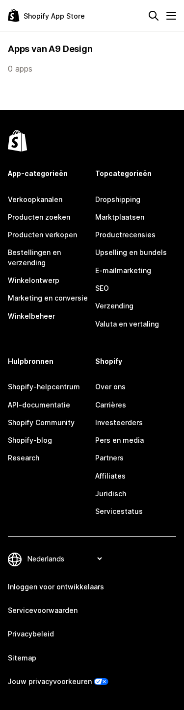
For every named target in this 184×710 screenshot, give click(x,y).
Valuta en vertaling (127, 324)
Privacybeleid (31, 634)
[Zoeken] (153, 16)
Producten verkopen (42, 234)
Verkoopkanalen (35, 199)
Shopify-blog (30, 440)
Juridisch (110, 493)
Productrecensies (125, 234)
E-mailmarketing (123, 270)
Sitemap (22, 658)
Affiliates (110, 476)
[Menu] (171, 16)
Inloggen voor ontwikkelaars (56, 587)
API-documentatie (39, 405)
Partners (109, 458)
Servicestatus (119, 511)
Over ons (110, 386)
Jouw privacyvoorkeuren (50, 681)
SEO (102, 288)
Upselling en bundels (131, 252)
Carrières (110, 405)
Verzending (114, 306)
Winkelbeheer (31, 316)
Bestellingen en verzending (34, 257)
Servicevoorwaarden (43, 610)
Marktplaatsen (119, 217)
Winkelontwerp (33, 280)
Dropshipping (117, 199)
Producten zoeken (39, 217)
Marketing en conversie (48, 298)
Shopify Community (41, 422)
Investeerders (119, 422)
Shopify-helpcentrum (44, 386)
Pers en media (119, 440)
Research (23, 458)
